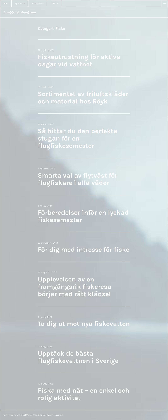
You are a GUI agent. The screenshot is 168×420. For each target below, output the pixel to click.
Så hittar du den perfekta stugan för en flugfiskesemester (77, 138)
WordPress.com (55, 415)
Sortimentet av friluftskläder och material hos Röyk (83, 97)
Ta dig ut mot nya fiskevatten (84, 324)
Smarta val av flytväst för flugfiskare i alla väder (77, 179)
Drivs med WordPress (14, 415)
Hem (5, 3)
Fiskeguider (38, 3)
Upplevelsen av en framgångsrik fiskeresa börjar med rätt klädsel (74, 286)
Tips (52, 3)
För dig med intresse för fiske (83, 249)
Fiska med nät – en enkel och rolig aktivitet (83, 394)
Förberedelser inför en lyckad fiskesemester (83, 216)
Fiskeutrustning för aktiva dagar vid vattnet (79, 60)
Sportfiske (20, 3)
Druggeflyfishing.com (19, 12)
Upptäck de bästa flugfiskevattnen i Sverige (78, 357)
